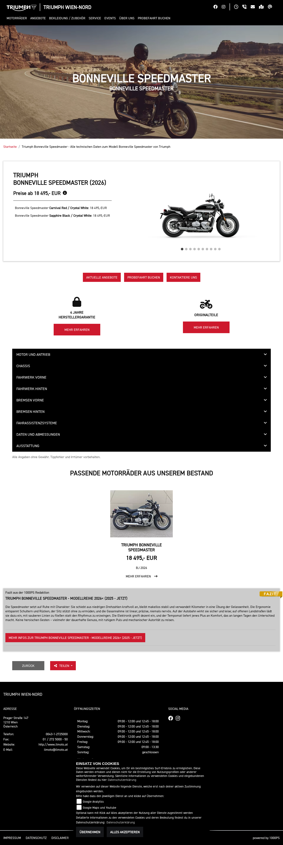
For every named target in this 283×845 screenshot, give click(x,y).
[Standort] (263, 7)
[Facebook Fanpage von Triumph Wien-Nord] (217, 7)
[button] (18, 18)
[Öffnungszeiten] (238, 7)
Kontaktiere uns (183, 277)
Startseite (10, 146)
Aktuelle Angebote (101, 277)
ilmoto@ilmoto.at (56, 749)
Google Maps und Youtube (99, 807)
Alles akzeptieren (125, 832)
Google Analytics (93, 801)
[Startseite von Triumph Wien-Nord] (21, 8)
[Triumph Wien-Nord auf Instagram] (226, 7)
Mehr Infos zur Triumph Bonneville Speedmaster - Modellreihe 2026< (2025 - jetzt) (75, 638)
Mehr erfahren (76, 330)
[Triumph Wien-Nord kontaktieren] (255, 7)
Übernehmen (90, 832)
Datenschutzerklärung (122, 779)
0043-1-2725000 (57, 734)
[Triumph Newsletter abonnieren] (272, 7)
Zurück (28, 666)
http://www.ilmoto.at (53, 744)
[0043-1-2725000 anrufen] (246, 7)
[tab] (141, 354)
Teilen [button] (64, 666)
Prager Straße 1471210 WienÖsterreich (15, 722)
